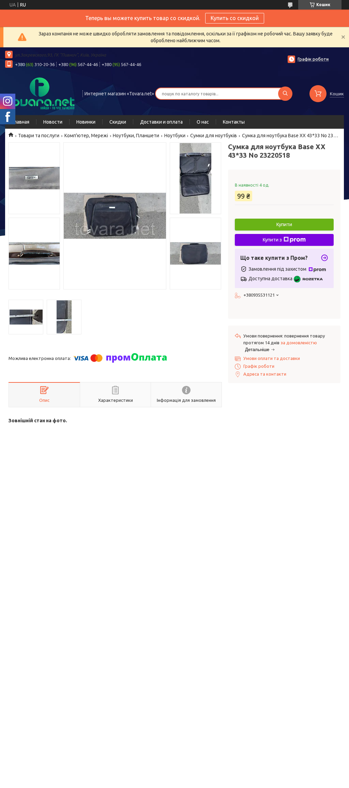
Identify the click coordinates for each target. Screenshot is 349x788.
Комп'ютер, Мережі (86, 135)
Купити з (272, 239)
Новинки (85, 122)
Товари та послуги (38, 135)
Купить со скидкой (235, 18)
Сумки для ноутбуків (213, 135)
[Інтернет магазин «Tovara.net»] (40, 93)
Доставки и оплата (161, 122)
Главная (20, 122)
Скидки (117, 122)
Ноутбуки (174, 135)
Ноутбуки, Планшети (136, 135)
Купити (284, 224)
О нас (203, 122)
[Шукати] (285, 93)
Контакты (234, 122)
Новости (52, 122)
